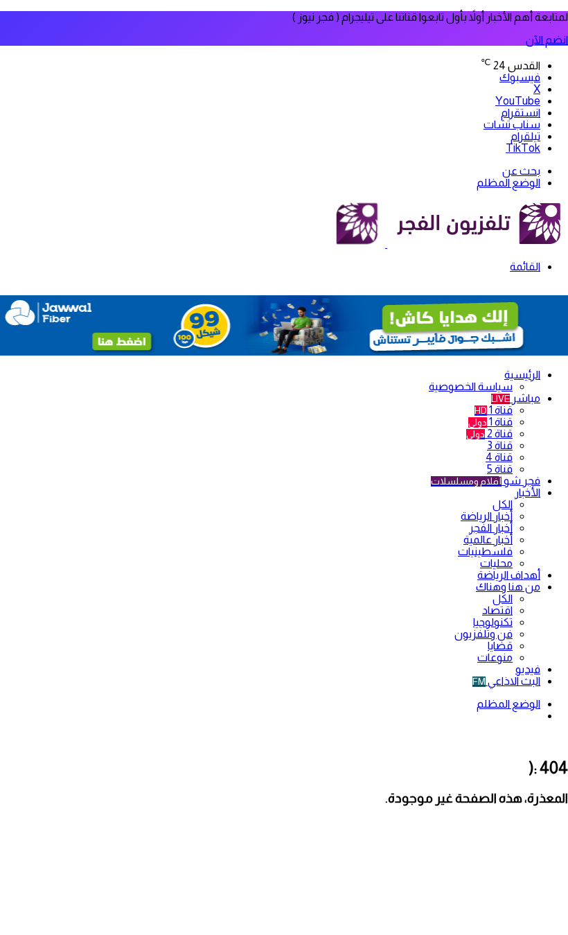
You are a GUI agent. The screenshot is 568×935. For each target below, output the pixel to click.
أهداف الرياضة (508, 575)
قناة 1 (493, 410)
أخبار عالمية (488, 539)
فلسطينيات (485, 551)
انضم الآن (547, 40)
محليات (496, 563)
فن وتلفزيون (483, 634)
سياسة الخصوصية (471, 386)
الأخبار (527, 492)
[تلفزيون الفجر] (386, 244)
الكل (502, 504)
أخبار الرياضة (487, 516)
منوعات (495, 657)
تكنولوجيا (493, 622)
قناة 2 (489, 433)
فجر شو (485, 481)
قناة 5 (500, 469)
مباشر (515, 398)
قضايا (500, 646)
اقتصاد (497, 610)
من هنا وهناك (508, 587)
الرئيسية (522, 375)
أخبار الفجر (491, 528)
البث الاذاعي (506, 681)
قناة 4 (499, 457)
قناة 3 (500, 445)
